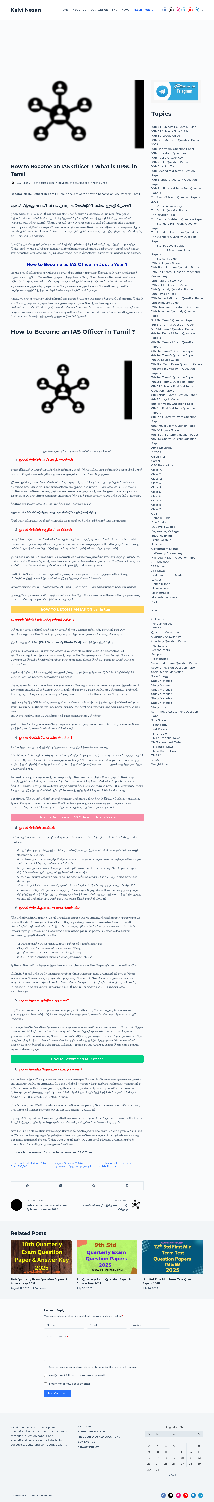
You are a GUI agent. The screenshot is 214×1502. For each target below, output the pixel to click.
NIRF (154, 614)
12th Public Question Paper (169, 285)
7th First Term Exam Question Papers (176, 364)
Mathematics (160, 592)
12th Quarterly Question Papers (172, 289)
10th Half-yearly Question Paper (172, 149)
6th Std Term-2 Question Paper (172, 351)
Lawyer (156, 579)
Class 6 (156, 496)
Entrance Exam (161, 535)
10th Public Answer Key (167, 157)
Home (64, 9)
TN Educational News (166, 738)
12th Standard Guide (165, 302)
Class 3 (156, 483)
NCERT (156, 601)
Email (93, 1325)
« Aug (172, 1474)
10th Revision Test (163, 166)
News (125, 9)
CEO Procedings (162, 465)
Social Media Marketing (167, 672)
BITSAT (156, 452)
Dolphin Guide (160, 518)
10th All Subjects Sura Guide (169, 131)
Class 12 (156, 478)
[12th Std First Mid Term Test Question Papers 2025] (172, 1257)
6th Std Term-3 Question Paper (172, 355)
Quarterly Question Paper (168, 641)
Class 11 (156, 474)
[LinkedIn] (196, 9)
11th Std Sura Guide (164, 258)
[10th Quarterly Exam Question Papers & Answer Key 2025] (41, 1257)
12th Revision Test (163, 293)
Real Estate (159, 645)
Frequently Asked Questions (99, 1436)
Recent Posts (143, 9)
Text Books (159, 729)
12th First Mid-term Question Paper (175, 267)
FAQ (115, 9)
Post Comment (57, 1393)
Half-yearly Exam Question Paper (173, 557)
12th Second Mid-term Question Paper (177, 298)
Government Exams (70, 183)
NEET (155, 606)
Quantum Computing (166, 632)
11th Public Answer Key (166, 206)
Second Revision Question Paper (173, 667)
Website (138, 1325)
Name (51, 1325)
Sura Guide (158, 720)
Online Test (159, 619)
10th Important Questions (168, 153)
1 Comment (40, 1288)
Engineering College (165, 531)
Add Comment (57, 1336)
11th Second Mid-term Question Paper (177, 219)
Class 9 (156, 509)
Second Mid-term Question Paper (174, 663)
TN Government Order (166, 742)
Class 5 (156, 491)
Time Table (159, 733)
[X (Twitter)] (171, 9)
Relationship (159, 658)
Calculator (158, 456)
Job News (158, 570)
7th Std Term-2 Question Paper (172, 377)
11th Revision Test (163, 214)
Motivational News (164, 597)
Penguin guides (161, 623)
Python (156, 628)
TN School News (162, 746)
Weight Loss (159, 764)
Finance (156, 544)
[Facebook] (164, 9)
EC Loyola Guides (163, 526)
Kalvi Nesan (26, 10)
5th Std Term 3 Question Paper (172, 329)
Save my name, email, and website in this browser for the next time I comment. (93, 1367)
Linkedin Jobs (160, 584)
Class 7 (156, 500)
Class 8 (156, 504)
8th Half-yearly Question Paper (172, 403)
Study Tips (158, 707)
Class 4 (156, 487)
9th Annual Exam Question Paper (173, 425)
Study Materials (162, 680)
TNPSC (156, 755)
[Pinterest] (93, 1186)
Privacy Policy (88, 1447)
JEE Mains (158, 566)
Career (155, 461)
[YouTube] (190, 9)
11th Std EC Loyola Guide (167, 245)
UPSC (104, 183)
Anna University (161, 447)
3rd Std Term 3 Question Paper (172, 320)
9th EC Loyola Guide (165, 430)
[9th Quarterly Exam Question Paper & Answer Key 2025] (107, 1257)
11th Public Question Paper (169, 210)
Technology (159, 724)
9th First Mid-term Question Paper (174, 434)
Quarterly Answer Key (166, 636)
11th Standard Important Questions (175, 232)
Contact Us (99, 9)
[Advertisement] (107, 45)
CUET (155, 513)
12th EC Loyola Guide (165, 263)
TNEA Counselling (163, 751)
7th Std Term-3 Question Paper (172, 381)
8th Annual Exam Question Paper (174, 395)
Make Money (160, 588)
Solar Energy (159, 676)
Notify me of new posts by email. (70, 1383)
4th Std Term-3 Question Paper (172, 324)
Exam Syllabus (161, 540)
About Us (79, 9)
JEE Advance (160, 562)
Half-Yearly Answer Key (166, 553)
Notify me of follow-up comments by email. (77, 1375)
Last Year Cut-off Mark (166, 575)
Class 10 (156, 469)
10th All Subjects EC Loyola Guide (173, 127)
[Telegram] (183, 9)
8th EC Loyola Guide (165, 399)
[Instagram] (177, 9)
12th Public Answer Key (167, 280)
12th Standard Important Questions (175, 307)
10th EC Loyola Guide (165, 135)
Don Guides (159, 522)
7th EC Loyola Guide (165, 359)
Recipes (156, 654)
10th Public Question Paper (169, 162)
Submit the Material (92, 1431)
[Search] (202, 10)
